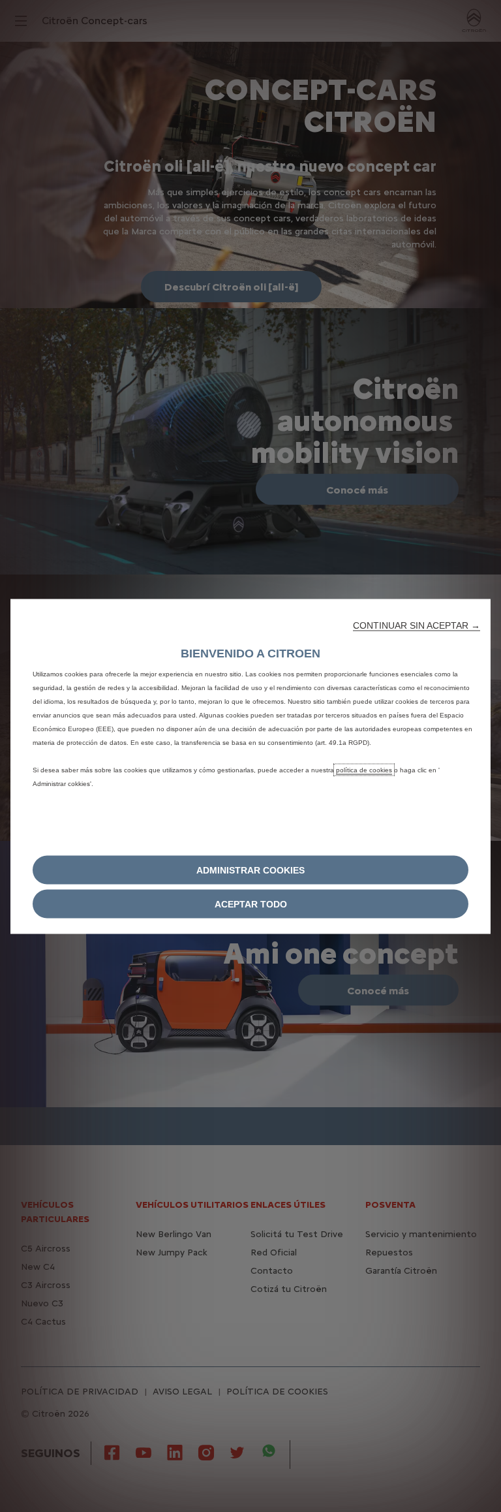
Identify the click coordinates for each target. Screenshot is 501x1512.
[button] (416, 625)
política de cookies (364, 770)
